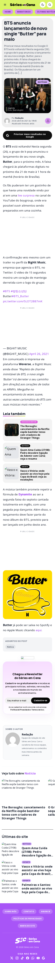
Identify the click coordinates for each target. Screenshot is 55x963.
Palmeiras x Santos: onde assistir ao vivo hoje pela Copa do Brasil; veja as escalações (37, 892)
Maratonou (24, 11)
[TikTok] (22, 958)
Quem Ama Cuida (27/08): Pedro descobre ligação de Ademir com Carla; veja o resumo (36, 855)
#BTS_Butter (20, 296)
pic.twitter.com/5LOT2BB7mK (22, 301)
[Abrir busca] (50, 5)
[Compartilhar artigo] (48, 121)
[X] (11, 958)
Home (8, 11)
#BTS (6, 291)
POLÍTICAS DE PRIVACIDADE (27, 918)
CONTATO (29, 911)
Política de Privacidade (19, 710)
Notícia (10, 647)
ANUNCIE (45, 911)
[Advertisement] (27, 235)
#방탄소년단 (19, 291)
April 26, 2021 (39, 354)
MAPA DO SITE (27, 925)
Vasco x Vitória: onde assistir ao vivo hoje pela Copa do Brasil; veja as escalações (37, 871)
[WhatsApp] (32, 958)
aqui (39, 630)
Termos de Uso (37, 710)
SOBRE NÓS (11, 911)
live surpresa (26, 195)
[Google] (43, 958)
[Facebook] (27, 958)
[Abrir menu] (5, 4)
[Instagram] (17, 958)
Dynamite (25, 494)
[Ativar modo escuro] (43, 5)
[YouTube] (38, 958)
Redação (19, 118)
